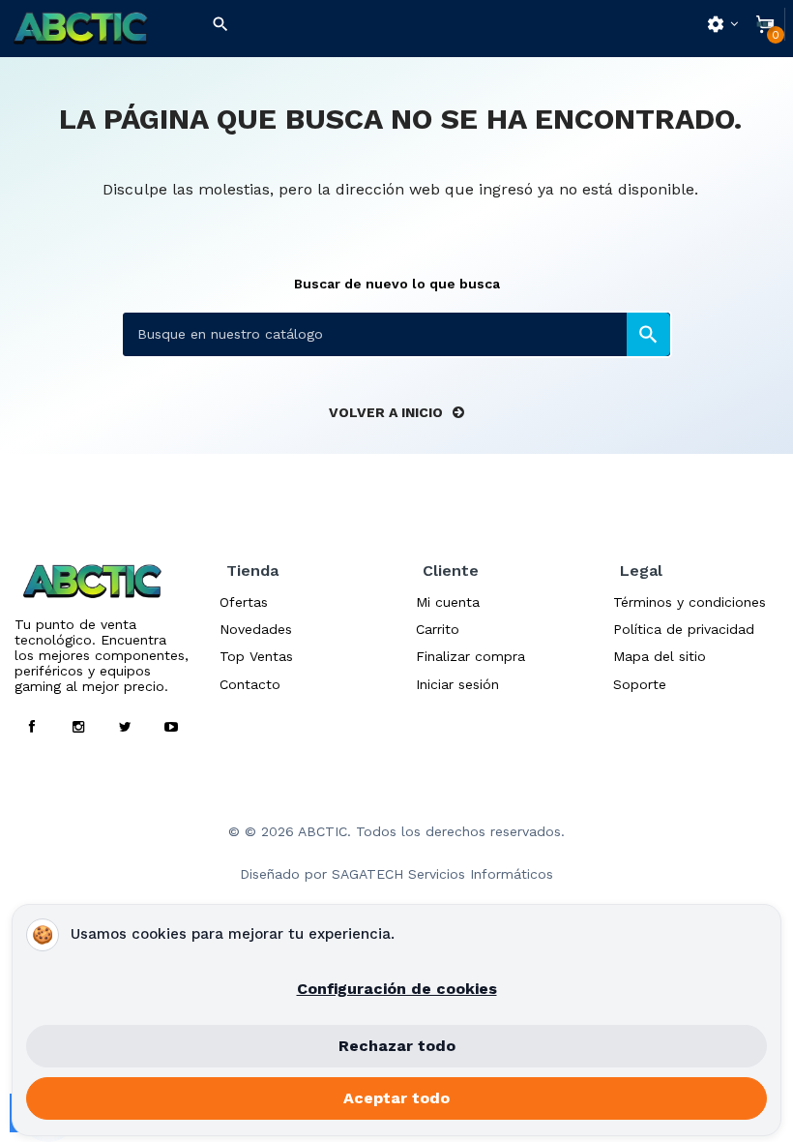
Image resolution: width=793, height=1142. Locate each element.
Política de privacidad (683, 629)
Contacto (250, 684)
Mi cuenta (448, 602)
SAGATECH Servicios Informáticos (442, 874)
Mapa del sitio (659, 656)
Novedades (256, 629)
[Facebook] (32, 726)
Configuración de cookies (397, 988)
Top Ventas (256, 656)
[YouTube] (171, 726)
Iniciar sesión (457, 684)
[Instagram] (78, 726)
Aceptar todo (396, 1098)
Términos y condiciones (689, 602)
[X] (124, 726)
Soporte (639, 684)
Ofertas (244, 602)
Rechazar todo (396, 1046)
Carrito (437, 629)
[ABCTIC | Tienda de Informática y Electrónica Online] (99, 28)
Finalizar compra (470, 656)
